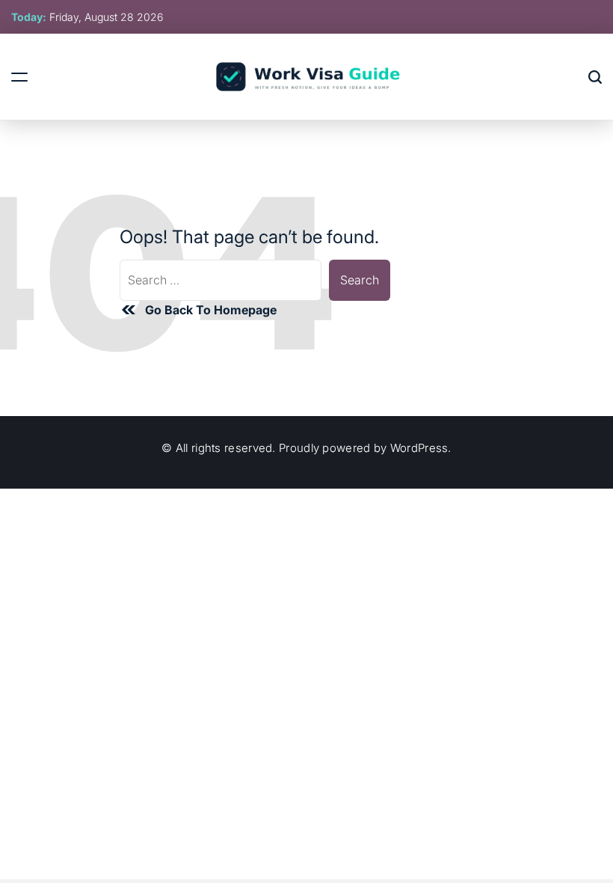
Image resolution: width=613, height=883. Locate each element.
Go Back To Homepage (211, 309)
